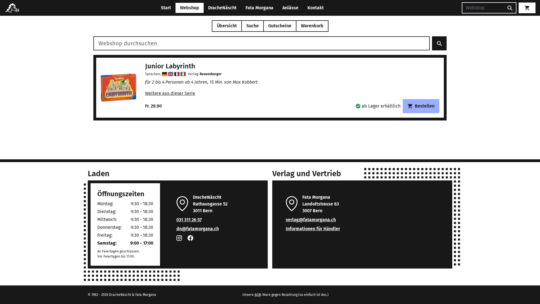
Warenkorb (312, 25)
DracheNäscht (222, 7)
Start (166, 7)
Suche (252, 25)
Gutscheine (279, 25)
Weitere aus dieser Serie (170, 93)
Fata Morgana (259, 7)
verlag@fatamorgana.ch (311, 219)
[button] (378, 106)
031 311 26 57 (189, 219)
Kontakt (315, 7)
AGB (258, 295)
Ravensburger (211, 74)
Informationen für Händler (313, 228)
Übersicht (227, 25)
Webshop (189, 7)
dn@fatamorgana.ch (197, 228)
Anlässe (290, 7)
